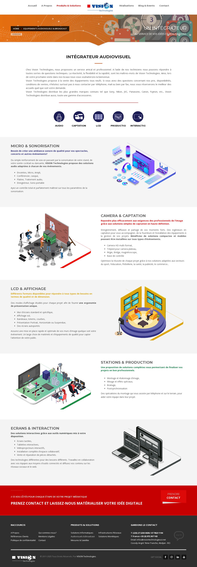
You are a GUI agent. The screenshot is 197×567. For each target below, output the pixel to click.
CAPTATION (79, 125)
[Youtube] (184, 557)
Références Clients (19, 536)
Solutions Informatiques (82, 532)
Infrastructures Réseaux (109, 532)
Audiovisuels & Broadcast (83, 536)
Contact (42, 540)
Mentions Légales (46, 536)
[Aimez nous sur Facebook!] (165, 557)
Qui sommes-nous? (47, 532)
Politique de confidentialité (23, 540)
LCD (98, 125)
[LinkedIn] (177, 557)
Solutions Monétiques (108, 536)
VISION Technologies (86, 556)
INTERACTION (139, 125)
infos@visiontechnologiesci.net (151, 539)
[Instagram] (171, 557)
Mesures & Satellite (80, 540)
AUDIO (59, 125)
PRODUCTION (119, 125)
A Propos (15, 532)
